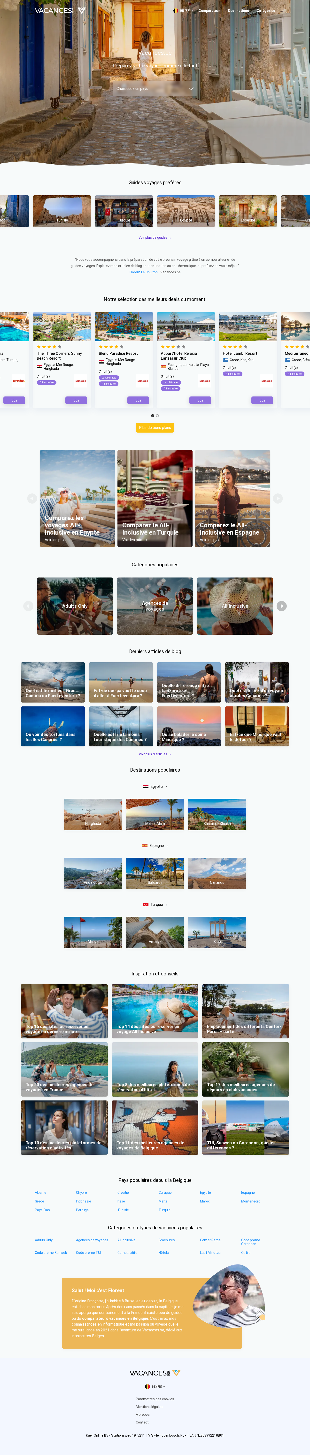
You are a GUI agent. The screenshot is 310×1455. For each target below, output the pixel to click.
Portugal (82, 1210)
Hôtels (164, 1253)
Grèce (39, 1201)
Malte (163, 1201)
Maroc (205, 1201)
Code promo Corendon (250, 1242)
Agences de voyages (92, 1240)
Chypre (81, 1192)
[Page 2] (157, 416)
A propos (143, 1414)
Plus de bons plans (155, 427)
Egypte (156, 786)
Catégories (266, 11)
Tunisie (123, 1210)
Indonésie (83, 1201)
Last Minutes (210, 1253)
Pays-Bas (42, 1210)
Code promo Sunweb (51, 1253)
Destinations (238, 11)
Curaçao (165, 1192)
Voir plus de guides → (155, 237)
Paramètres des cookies (155, 1399)
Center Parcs (210, 1240)
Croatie (123, 1192)
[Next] (278, 498)
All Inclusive (126, 1240)
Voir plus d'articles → (155, 754)
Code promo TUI (88, 1253)
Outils (245, 1253)
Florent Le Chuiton (144, 272)
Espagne (156, 845)
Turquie (156, 904)
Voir (200, 400)
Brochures (167, 1240)
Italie (121, 1201)
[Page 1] (152, 416)
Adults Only (44, 1240)
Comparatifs (127, 1253)
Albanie (40, 1192)
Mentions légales (149, 1407)
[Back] (32, 498)
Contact (142, 1422)
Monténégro (250, 1201)
